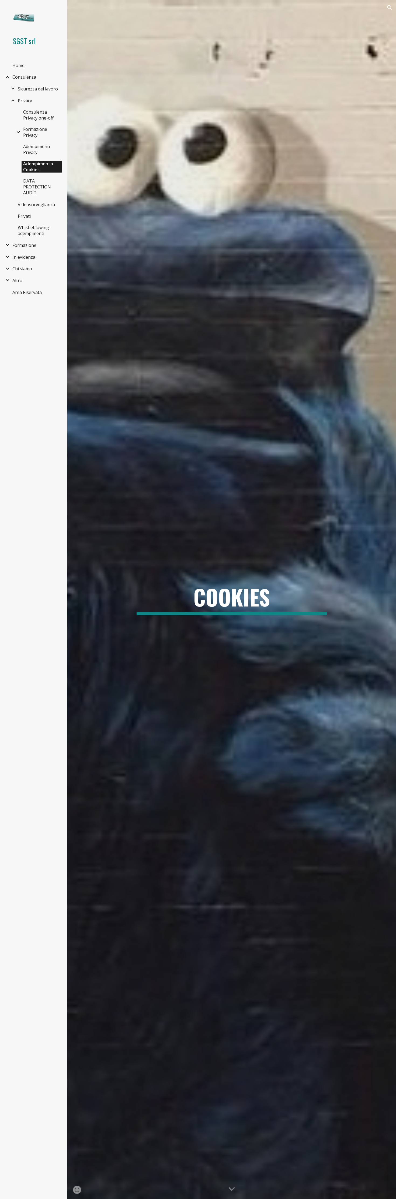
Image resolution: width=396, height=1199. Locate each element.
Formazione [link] (24, 245)
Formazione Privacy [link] (35, 132)
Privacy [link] (25, 101)
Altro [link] (17, 280)
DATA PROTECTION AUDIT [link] (37, 187)
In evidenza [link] (23, 257)
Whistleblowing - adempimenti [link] (35, 230)
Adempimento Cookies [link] (38, 167)
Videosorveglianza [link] (36, 205)
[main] (231, 599)
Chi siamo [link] (22, 269)
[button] (389, 7)
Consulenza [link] (24, 77)
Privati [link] (24, 216)
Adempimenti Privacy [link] (36, 149)
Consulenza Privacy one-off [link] (38, 115)
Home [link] (18, 65)
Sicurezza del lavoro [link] (38, 89)
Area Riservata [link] (27, 292)
